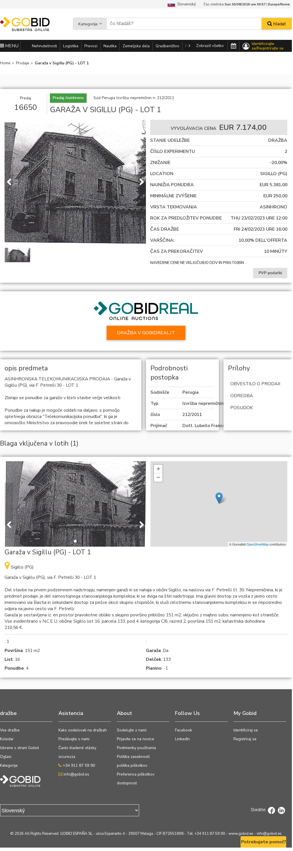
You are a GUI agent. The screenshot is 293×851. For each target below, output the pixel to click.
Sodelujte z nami (131, 730)
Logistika (70, 46)
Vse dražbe (10, 730)
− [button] (158, 477)
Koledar (7, 739)
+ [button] (158, 468)
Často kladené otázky (77, 747)
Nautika (110, 46)
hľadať (279, 24)
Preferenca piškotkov (135, 774)
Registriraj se (245, 739)
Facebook (183, 730)
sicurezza (66, 756)
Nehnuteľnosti (44, 46)
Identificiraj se (245, 730)
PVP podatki (270, 273)
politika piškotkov (132, 765)
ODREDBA (241, 396)
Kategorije (88, 24)
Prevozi (90, 46)
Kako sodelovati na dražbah (82, 730)
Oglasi (5, 756)
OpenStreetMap (257, 544)
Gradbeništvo (167, 46)
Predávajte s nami (73, 739)
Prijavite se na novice (135, 739)
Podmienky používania (136, 747)
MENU (11, 46)
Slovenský (185, 4)
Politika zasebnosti (133, 756)
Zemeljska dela (136, 46)
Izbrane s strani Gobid (19, 747)
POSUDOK (241, 408)
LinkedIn (182, 739)
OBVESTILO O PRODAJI (255, 384)
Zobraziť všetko (210, 45)
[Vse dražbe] (233, 46)
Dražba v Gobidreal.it (146, 332)
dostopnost (127, 783)
